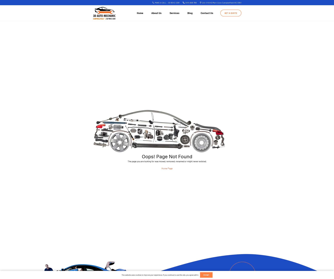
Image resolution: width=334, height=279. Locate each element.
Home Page (167, 168)
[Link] (104, 13)
